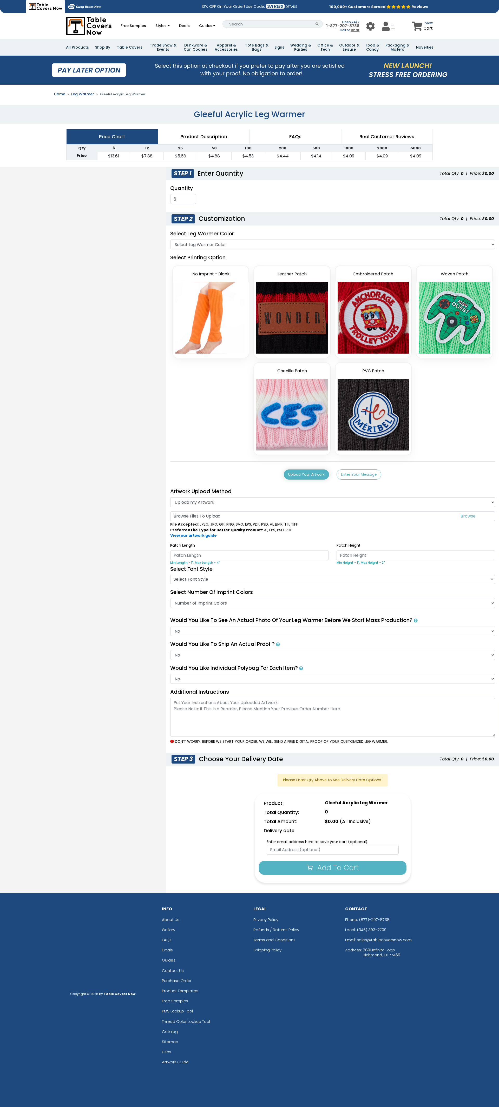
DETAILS (291, 6)
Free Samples (133, 25)
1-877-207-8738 (342, 26)
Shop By (102, 47)
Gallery (168, 929)
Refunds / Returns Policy (276, 929)
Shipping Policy (267, 950)
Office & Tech (325, 47)
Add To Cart (337, 868)
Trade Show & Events (163, 47)
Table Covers (129, 47)
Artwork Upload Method (201, 491)
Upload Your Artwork (306, 474)
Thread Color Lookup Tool (186, 1021)
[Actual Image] (416, 620)
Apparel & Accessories (226, 47)
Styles (161, 25)
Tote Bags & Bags (256, 47)
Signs (279, 47)
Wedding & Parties (300, 47)
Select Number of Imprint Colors (211, 592)
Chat (355, 30)
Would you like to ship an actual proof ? (223, 644)
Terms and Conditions (274, 940)
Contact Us (173, 970)
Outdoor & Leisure (349, 47)
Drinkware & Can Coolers (196, 47)
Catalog (170, 1031)
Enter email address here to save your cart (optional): (317, 841)
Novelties (425, 47)
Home (59, 94)
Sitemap (170, 1041)
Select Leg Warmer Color (202, 233)
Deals (184, 25)
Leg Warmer (82, 94)
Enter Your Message (359, 474)
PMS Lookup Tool (177, 1011)
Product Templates (180, 990)
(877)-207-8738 (374, 919)
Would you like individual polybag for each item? (234, 668)
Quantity (181, 188)
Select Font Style (191, 569)
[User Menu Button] (370, 26)
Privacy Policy (265, 919)
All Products (77, 47)
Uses (166, 1052)
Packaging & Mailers (397, 47)
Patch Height (348, 545)
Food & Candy (372, 47)
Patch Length (182, 545)
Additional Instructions (199, 691)
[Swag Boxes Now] (84, 6)
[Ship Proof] (278, 644)
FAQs (167, 940)
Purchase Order (177, 980)
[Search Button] (317, 24)
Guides (205, 25)
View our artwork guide (193, 535)
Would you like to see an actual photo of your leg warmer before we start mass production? (292, 620)
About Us (170, 919)
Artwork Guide (175, 1062)
